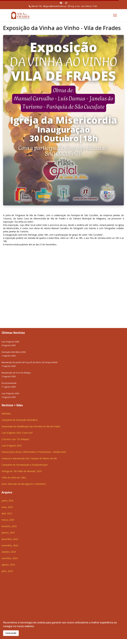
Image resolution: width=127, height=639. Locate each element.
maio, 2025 (7, 507)
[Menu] (115, 15)
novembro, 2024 (10, 545)
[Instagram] (66, 2)
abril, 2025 (7, 513)
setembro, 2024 (10, 558)
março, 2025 (8, 519)
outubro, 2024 (9, 551)
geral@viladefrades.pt (56, 6)
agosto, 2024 (8, 564)
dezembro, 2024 (10, 539)
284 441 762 (36, 6)
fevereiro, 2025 (9, 526)
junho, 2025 (7, 500)
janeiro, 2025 (8, 532)
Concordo (10, 633)
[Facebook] (61, 2)
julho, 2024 (7, 571)
